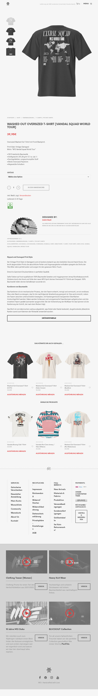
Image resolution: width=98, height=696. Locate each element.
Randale (47, 244)
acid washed (31, 244)
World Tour (25, 246)
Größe (10, 172)
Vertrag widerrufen (81, 516)
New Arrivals (59, 489)
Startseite (10, 117)
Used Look (80, 244)
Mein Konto (16, 501)
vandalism (16, 246)
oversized (39, 244)
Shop (18, 117)
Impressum (37, 489)
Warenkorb (16, 513)
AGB (34, 533)
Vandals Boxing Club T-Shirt (16, 444)
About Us (15, 517)
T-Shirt (65, 244)
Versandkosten (25, 195)
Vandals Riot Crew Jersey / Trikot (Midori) (45, 446)
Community (16, 509)
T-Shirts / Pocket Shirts (44, 117)
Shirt (52, 244)
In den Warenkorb (36, 187)
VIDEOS (41, 586)
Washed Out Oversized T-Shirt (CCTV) (17, 387)
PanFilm (65, 644)
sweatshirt (58, 244)
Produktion (59, 500)
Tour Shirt (72, 244)
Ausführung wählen (16, 394)
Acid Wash (22, 244)
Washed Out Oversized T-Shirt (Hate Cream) (46, 387)
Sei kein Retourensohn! (59, 527)
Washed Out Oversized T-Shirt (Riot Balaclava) (75, 446)
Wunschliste (16, 505)
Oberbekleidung (28, 117)
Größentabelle (49, 318)
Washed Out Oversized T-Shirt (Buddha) (75, 387)
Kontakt (14, 521)
